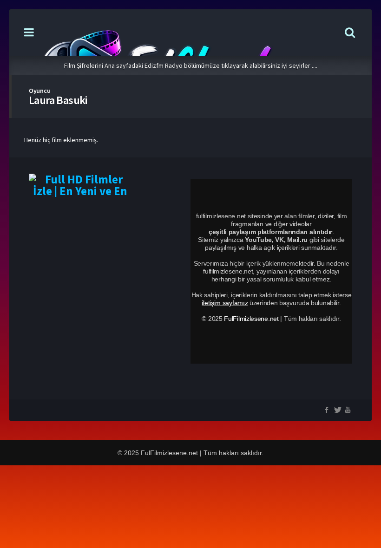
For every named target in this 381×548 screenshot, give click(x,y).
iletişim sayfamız (225, 303)
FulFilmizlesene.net (251, 318)
